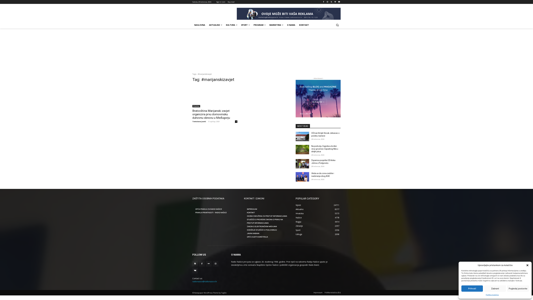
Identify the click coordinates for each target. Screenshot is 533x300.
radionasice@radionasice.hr (204, 281)
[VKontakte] (195, 270)
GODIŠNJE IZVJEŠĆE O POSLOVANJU (262, 230)
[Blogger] (195, 263)
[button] (527, 265)
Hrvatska (196, 106)
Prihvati (472, 288)
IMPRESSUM (252, 209)
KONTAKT (251, 213)
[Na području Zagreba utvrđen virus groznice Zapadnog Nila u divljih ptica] (302, 149)
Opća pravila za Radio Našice (208, 209)
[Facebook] (323, 2)
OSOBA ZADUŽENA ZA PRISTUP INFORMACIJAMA (267, 216)
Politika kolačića (492, 295)
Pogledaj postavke (518, 288)
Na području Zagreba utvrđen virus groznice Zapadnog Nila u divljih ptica (324, 149)
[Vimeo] (335, 2)
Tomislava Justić (199, 121)
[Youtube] (339, 2)
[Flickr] (208, 263)
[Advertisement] (266, 49)
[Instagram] (327, 2)
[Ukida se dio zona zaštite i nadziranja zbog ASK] (302, 177)
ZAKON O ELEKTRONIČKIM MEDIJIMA (262, 226)
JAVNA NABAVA (253, 233)
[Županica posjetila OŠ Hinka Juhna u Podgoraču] (302, 163)
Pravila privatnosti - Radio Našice (211, 213)
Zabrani (495, 288)
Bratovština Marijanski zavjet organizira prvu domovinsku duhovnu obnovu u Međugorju (211, 114)
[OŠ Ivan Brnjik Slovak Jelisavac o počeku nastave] (302, 136)
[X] (331, 2)
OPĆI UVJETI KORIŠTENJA (257, 237)
